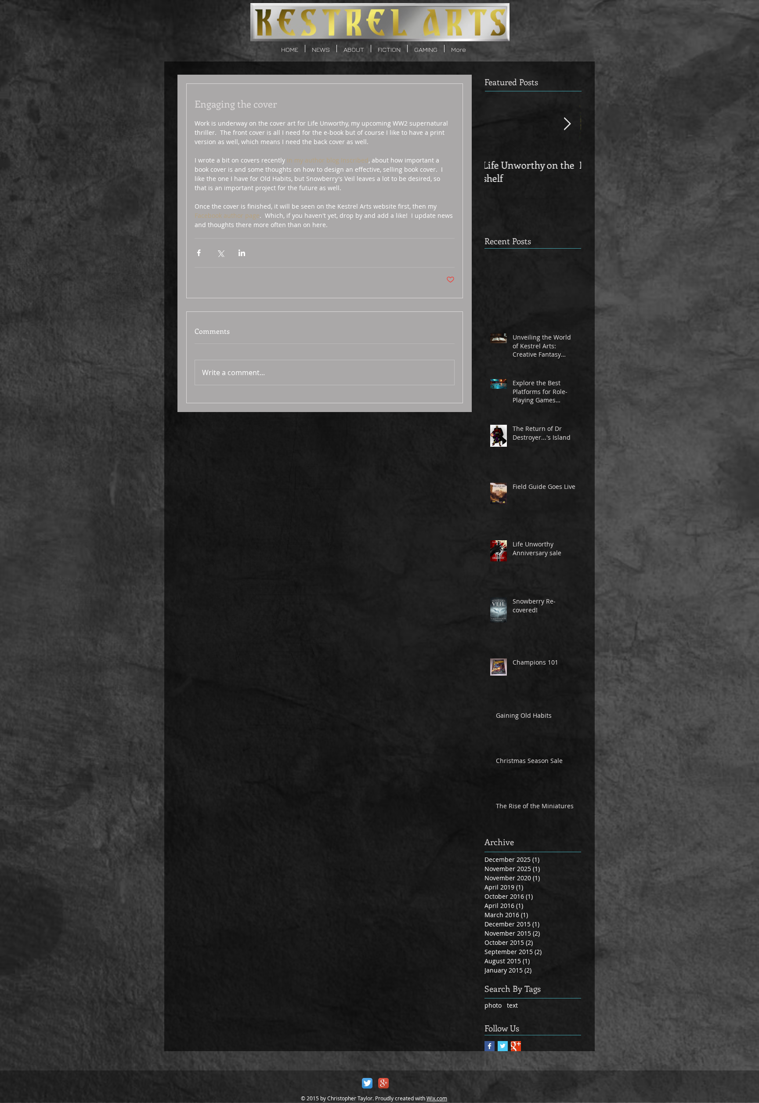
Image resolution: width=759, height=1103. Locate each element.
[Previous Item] (498, 124)
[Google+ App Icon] (383, 1083)
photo (493, 1005)
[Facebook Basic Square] (489, 1046)
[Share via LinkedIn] (242, 253)
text (512, 1005)
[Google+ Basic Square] (516, 1046)
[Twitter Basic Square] (503, 1046)
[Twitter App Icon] (367, 1083)
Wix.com (436, 1098)
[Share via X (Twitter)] (220, 253)
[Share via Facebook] (199, 253)
